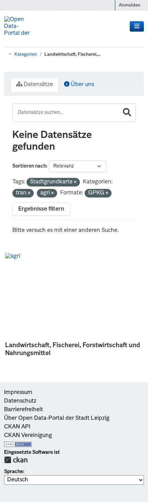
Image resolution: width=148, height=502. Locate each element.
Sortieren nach (29, 166)
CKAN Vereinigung (28, 435)
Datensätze (37, 84)
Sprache (13, 471)
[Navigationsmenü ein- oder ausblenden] (137, 26)
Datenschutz (20, 401)
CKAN (16, 459)
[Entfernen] (75, 182)
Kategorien (25, 54)
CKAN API (17, 427)
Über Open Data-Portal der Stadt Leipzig (56, 418)
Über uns (82, 84)
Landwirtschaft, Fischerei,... (72, 54)
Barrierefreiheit (23, 410)
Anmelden (129, 5)
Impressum (18, 392)
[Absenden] (127, 113)
